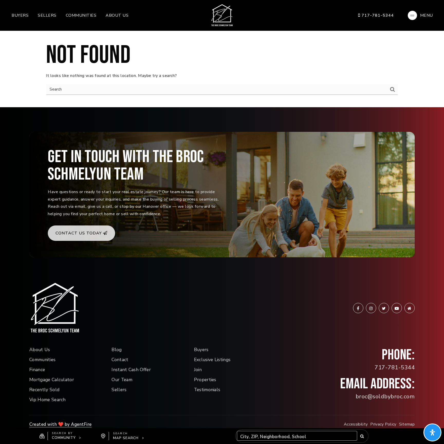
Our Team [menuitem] (122, 380)
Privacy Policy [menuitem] (383, 424)
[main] (222, 53)
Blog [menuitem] (117, 350)
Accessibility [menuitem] (356, 424)
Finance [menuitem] (37, 370)
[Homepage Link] (222, 15)
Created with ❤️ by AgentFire (60, 424)
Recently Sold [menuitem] (44, 390)
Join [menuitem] (198, 370)
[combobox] (241, 437)
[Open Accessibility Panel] (432, 432)
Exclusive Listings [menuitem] (212, 360)
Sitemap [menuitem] (407, 424)
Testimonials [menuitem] (207, 390)
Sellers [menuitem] (47, 15)
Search (362, 436)
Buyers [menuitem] (20, 15)
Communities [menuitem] (81, 15)
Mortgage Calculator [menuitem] (51, 380)
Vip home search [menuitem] (47, 400)
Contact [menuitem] (120, 360)
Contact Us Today (79, 233)
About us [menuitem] (117, 15)
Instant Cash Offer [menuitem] (131, 370)
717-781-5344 (377, 15)
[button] (60, 436)
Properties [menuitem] (205, 380)
